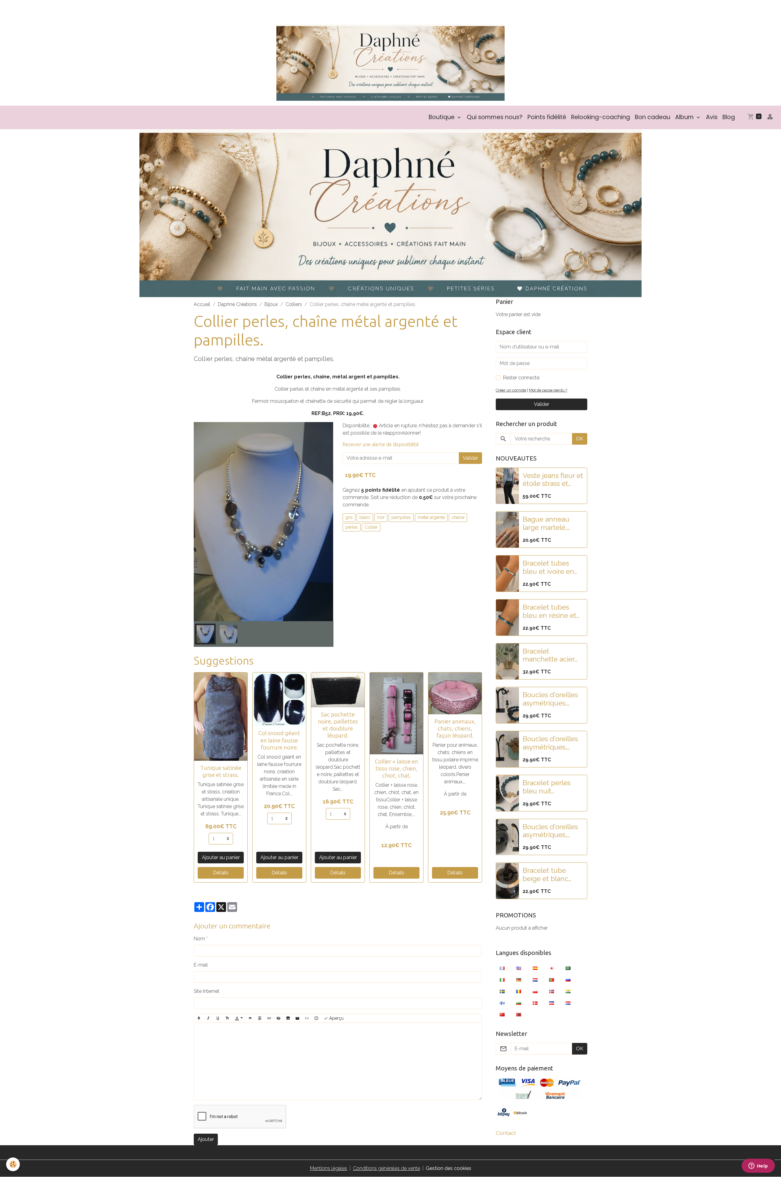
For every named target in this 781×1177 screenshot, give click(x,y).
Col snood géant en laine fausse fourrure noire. (279, 740)
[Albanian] (518, 1014)
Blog (728, 117)
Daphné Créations (237, 304)
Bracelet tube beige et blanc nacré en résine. (548, 875)
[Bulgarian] (518, 1002)
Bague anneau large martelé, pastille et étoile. (548, 524)
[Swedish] (502, 991)
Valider (470, 458)
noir (381, 517)
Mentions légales (328, 1168)
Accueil (202, 304)
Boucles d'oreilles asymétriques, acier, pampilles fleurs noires (550, 831)
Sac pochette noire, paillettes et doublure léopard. (338, 725)
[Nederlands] (535, 979)
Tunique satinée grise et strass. (220, 771)
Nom (199, 939)
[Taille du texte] (227, 1018)
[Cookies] (13, 1164)
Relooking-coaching (600, 117)
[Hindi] (568, 991)
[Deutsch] (518, 979)
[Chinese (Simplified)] (502, 1014)
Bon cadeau (652, 117)
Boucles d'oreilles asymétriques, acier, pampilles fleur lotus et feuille (550, 743)
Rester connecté (521, 378)
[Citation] (250, 1018)
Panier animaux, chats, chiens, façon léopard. (455, 728)
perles (351, 527)
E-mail (201, 965)
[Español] (535, 968)
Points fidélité (546, 117)
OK (579, 439)
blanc (364, 517)
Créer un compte (511, 390)
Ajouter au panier (221, 857)
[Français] (502, 968)
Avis (712, 117)
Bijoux (271, 304)
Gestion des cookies (448, 1168)
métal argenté (431, 517)
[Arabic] (568, 968)
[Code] (307, 1018)
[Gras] (199, 1018)
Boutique (442, 117)
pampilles (401, 517)
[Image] (288, 1018)
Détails (221, 873)
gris (349, 517)
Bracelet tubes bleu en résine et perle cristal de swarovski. (549, 611)
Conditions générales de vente (386, 1168)
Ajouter (206, 1139)
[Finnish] (502, 1002)
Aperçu (336, 1018)
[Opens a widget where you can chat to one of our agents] (758, 1166)
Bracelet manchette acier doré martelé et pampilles (548, 655)
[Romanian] (518, 991)
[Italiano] (502, 979)
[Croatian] (568, 1002)
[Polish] (535, 991)
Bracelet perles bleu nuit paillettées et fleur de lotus (551, 787)
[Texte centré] (260, 1018)
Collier (371, 527)
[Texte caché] (278, 1018)
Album (685, 117)
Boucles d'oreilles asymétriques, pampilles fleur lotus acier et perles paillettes (550, 699)
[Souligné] (218, 1018)
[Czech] (551, 1002)
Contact (506, 1133)
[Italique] (208, 1018)
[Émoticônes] (316, 1018)
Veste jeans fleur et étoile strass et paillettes (553, 480)
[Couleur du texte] (239, 1018)
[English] (518, 968)
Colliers (294, 304)
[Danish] (535, 1002)
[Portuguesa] (551, 979)
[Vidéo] (297, 1018)
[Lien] (269, 1018)
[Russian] (568, 979)
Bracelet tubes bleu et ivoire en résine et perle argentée (548, 567)
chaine (458, 517)
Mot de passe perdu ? (548, 390)
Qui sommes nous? (495, 117)
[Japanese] (551, 968)
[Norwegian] (551, 991)
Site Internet (206, 991)
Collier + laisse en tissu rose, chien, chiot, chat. (396, 768)
